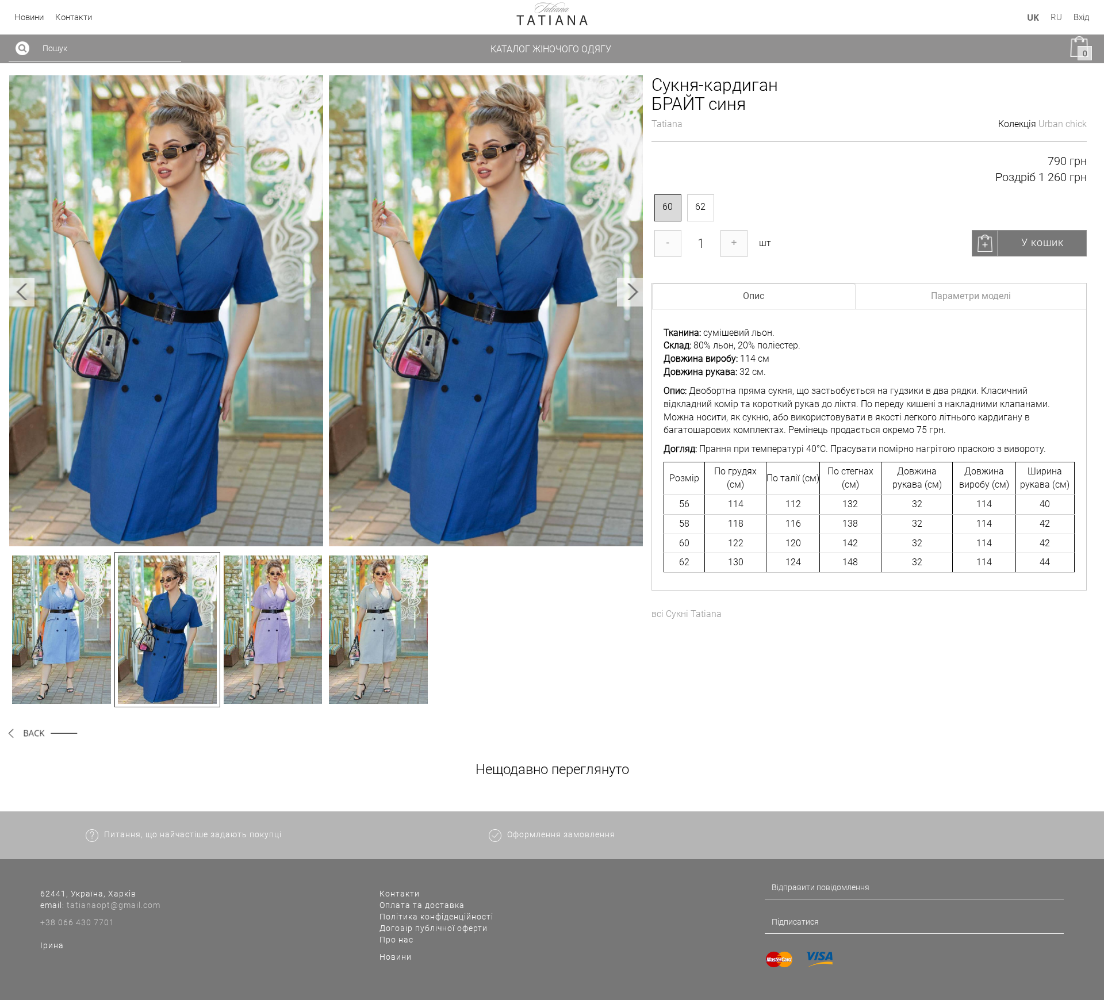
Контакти (399, 893)
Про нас (396, 939)
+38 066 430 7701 (77, 922)
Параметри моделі (971, 295)
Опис (753, 295)
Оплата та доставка (422, 905)
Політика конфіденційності (436, 916)
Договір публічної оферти (433, 928)
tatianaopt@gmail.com (113, 905)
